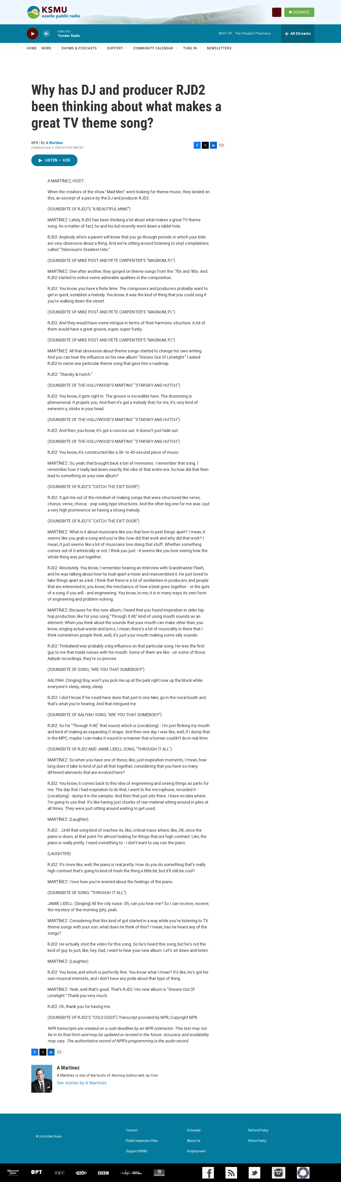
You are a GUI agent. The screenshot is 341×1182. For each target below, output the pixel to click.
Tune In (190, 48)
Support (115, 48)
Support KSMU (136, 1151)
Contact (132, 1130)
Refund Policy (258, 1130)
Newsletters (219, 48)
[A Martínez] (41, 1079)
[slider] (54, 33)
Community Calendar (153, 48)
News (46, 48)
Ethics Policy (257, 1141)
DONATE (301, 12)
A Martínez (54, 142)
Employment (196, 1151)
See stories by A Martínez (81, 1082)
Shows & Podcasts (79, 48)
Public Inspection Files (142, 1141)
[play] (32, 33)
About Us (193, 1141)
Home (32, 48)
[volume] (46, 34)
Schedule (194, 1130)
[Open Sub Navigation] (55, 48)
